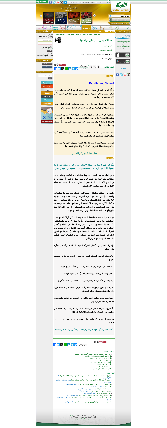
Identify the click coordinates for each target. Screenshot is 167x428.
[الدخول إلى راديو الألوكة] (118, 20)
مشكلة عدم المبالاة (104, 366)
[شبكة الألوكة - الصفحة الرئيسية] (101, 3)
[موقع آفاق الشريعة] (117, 27)
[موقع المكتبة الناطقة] (55, 27)
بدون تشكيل (83, 66)
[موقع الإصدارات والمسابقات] (47, 27)
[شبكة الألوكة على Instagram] (61, 2)
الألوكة (71, 416)
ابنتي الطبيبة (107, 386)
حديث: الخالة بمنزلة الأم (103, 389)
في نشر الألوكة (47, 66)
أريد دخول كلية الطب (104, 364)
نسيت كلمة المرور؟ (47, 48)
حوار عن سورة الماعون (103, 393)
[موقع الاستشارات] (86, 27)
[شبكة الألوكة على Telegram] (65, 2)
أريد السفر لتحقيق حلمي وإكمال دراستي (98, 356)
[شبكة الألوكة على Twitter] (54, 2)
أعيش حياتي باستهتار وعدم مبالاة (100, 362)
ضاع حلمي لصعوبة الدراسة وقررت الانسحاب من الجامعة (93, 354)
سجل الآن (46, 56)
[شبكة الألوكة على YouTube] (57, 2)
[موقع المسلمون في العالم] (77, 27)
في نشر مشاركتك (47, 63)
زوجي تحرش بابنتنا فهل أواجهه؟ (100, 391)
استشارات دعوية (81, 32)
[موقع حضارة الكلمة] (94, 27)
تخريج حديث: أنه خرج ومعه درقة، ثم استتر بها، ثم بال (94, 384)
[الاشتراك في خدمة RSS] (105, 3)
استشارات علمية (60, 32)
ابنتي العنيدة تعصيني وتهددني (102, 369)
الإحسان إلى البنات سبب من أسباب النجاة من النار (95, 395)
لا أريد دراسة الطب (105, 360)
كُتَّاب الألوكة (122, 31)
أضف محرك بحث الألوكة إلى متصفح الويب (83, 418)
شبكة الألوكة (97, 34)
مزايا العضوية (41, 53)
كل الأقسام (100, 32)
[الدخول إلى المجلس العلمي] (119, 23)
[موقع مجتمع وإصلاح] (102, 27)
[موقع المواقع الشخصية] (69, 27)
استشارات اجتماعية (71, 32)
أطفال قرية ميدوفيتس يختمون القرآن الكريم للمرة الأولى (123, 41)
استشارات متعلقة (106, 50)
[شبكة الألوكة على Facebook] (50, 2)
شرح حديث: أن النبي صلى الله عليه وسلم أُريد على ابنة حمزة (91, 397)
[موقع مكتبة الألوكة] (62, 27)
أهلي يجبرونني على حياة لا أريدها (100, 358)
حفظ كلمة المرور (45, 47)
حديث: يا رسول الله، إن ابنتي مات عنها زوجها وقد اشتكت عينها (91, 380)
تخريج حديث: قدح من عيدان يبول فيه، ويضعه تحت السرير (92, 402)
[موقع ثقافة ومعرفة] (110, 27)
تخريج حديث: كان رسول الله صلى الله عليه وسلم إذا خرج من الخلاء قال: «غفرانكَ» (85, 375)
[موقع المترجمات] (39, 27)
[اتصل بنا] (72, 3)
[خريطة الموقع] (107, 3)
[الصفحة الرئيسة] (109, 3)
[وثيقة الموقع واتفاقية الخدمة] (82, 3)
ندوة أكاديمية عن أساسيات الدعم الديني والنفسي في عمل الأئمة (123, 45)
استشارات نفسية (91, 32)
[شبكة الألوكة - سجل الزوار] (94, 3)
